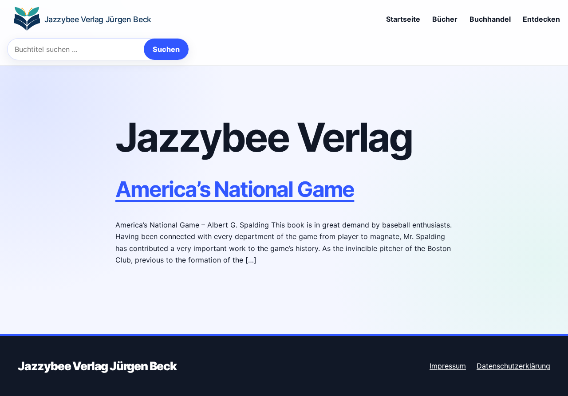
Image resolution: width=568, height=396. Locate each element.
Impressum (448, 365)
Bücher (445, 19)
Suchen (166, 49)
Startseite (403, 19)
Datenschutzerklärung (513, 365)
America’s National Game (234, 189)
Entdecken (541, 19)
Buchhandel (490, 19)
